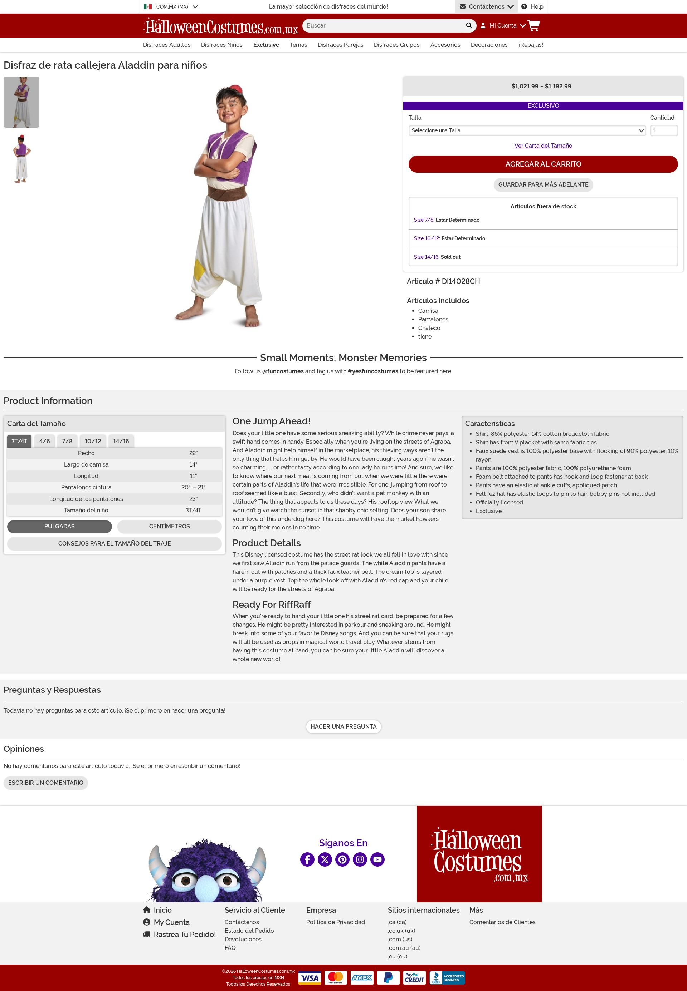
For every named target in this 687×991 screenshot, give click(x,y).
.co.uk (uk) (401, 930)
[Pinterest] (342, 859)
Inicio (163, 910)
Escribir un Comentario (45, 782)
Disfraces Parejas (341, 44)
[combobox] (382, 26)
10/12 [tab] (93, 441)
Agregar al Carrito (543, 164)
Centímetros (169, 526)
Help (537, 6)
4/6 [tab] (44, 441)
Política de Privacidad (335, 922)
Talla (415, 117)
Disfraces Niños (222, 44)
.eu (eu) (398, 956)
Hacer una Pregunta (344, 726)
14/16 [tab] (121, 441)
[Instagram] (360, 859)
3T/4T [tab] (19, 441)
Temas (298, 44)
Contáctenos (487, 6)
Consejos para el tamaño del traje (114, 543)
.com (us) (400, 939)
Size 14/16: (426, 257)
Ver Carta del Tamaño (543, 145)
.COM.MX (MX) (172, 7)
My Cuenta (172, 922)
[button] (502, 25)
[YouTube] (377, 859)
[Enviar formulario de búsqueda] (469, 26)
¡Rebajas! (531, 44)
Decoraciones (489, 44)
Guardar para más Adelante (543, 184)
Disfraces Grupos (397, 44)
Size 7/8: (424, 220)
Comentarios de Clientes (502, 922)
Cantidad (662, 117)
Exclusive (266, 44)
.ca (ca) (397, 922)
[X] (325, 859)
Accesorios (445, 44)
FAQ (230, 948)
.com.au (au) (404, 948)
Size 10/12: (427, 238)
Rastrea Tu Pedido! (185, 934)
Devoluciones (243, 939)
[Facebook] (307, 859)
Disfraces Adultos (167, 44)
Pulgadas (59, 526)
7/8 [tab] (67, 441)
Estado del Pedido (249, 930)
